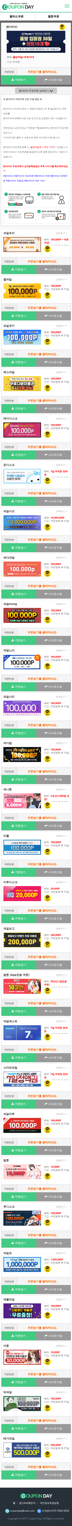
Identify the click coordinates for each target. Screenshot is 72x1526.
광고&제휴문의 (27, 1503)
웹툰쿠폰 (53, 16)
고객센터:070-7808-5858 (55, 1510)
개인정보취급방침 (49, 1503)
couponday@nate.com (22, 1510)
